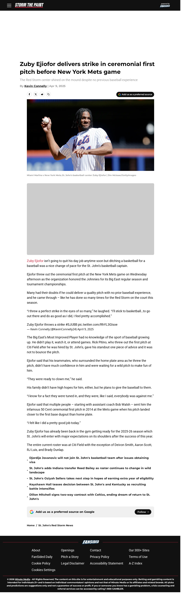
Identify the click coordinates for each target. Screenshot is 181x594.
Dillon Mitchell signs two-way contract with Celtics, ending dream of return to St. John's (89, 497)
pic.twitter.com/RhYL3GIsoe (98, 324)
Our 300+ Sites (139, 550)
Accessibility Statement (106, 563)
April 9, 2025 (85, 329)
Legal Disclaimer (72, 563)
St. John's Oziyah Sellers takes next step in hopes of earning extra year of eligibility (91, 478)
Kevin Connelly (35, 86)
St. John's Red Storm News (55, 525)
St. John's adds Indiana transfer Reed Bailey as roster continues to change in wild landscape (90, 470)
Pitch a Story (70, 557)
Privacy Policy (99, 557)
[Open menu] (9, 5)
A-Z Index (135, 563)
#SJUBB (71, 324)
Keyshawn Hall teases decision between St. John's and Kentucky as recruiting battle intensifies (87, 486)
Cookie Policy (41, 563)
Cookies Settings (43, 570)
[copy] (48, 94)
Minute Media (22, 579)
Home (31, 525)
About (36, 550)
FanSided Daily (42, 557)
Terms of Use (138, 557)
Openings (67, 550)
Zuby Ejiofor (35, 261)
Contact (95, 550)
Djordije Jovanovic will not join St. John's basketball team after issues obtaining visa (89, 460)
